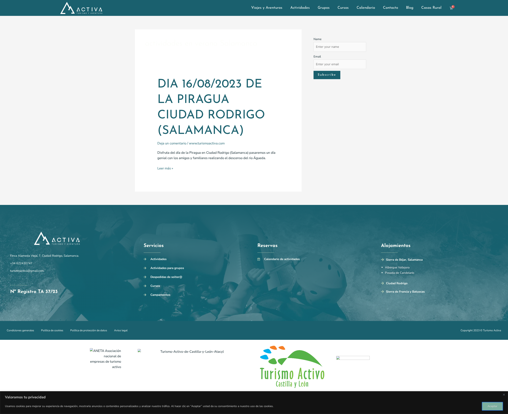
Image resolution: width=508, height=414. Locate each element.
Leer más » (165, 168)
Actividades (300, 8)
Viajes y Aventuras (266, 8)
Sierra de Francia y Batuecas (405, 292)
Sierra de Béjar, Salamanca (404, 260)
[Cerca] (503, 394)
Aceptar (492, 406)
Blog (409, 8)
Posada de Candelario (399, 273)
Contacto (390, 8)
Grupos (324, 8)
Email (317, 57)
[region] (254, 402)
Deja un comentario (171, 143)
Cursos (343, 8)
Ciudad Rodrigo (397, 283)
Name (317, 39)
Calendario (366, 8)
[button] (439, 260)
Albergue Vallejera (397, 267)
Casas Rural (431, 8)
